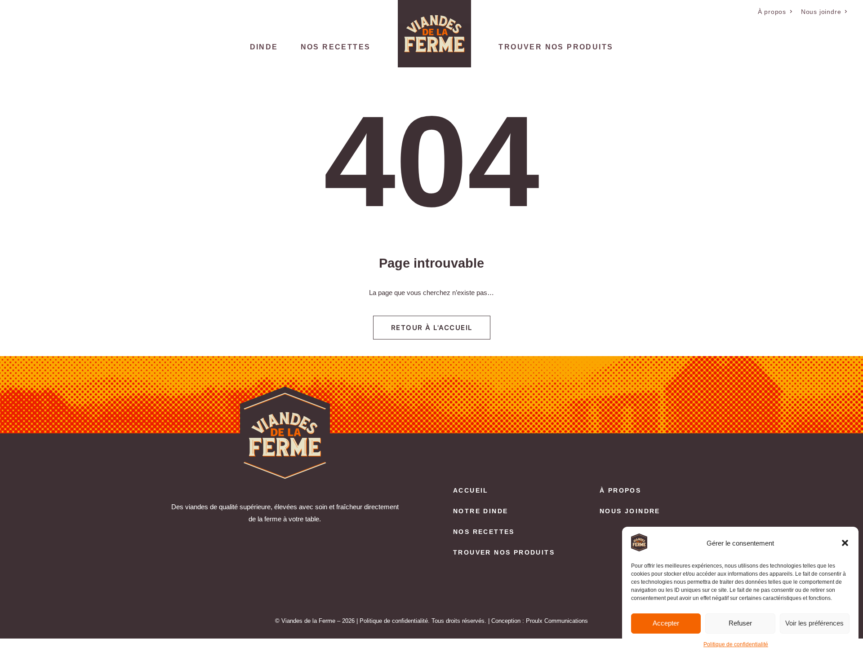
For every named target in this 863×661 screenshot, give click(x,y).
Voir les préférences (814, 623)
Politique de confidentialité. (395, 620)
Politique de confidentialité (735, 644)
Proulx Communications (557, 620)
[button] (845, 542)
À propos (772, 11)
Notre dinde (480, 511)
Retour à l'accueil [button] (431, 327)
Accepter (666, 623)
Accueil (471, 490)
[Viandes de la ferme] (434, 33)
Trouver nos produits (555, 47)
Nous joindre (821, 11)
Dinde (264, 47)
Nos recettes (336, 47)
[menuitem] (775, 11)
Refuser (740, 623)
